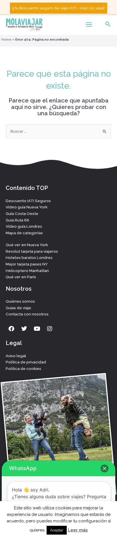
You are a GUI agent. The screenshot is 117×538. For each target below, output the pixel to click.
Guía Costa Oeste (22, 213)
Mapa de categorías (24, 233)
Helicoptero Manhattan (27, 270)
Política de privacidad (26, 362)
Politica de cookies (23, 368)
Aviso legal (16, 355)
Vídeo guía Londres (24, 226)
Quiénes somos (20, 301)
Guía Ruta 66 (17, 220)
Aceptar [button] (56, 530)
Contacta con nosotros (27, 314)
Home (6, 39)
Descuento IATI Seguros (28, 200)
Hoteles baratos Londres (29, 257)
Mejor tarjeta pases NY (27, 264)
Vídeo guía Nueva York (26, 207)
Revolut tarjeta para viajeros (32, 251)
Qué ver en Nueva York (27, 244)
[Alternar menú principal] (89, 24)
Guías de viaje (18, 307)
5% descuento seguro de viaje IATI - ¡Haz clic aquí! (58, 8)
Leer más (78, 530)
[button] (108, 24)
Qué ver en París (21, 277)
